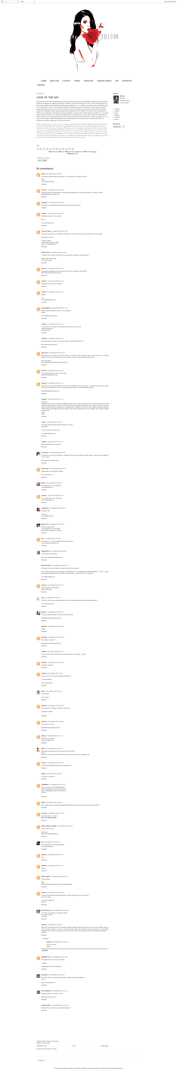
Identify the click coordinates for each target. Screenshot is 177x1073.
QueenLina (44, 637)
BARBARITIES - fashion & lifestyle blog (51, 966)
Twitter (116, 113)
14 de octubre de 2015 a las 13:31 (55, 383)
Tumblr (116, 119)
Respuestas (46, 938)
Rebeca (43, 483)
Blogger (120, 1068)
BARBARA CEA (46, 957)
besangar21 (44, 202)
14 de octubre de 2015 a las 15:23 (56, 524)
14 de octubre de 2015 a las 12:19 (59, 308)
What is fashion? (45, 876)
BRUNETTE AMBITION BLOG (49, 834)
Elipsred (43, 736)
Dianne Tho (44, 524)
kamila (43, 774)
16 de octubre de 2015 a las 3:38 (52, 842)
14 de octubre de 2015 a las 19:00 (55, 626)
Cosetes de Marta (45, 231)
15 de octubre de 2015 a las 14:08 (55, 721)
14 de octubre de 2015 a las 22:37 (55, 651)
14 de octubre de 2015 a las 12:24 (55, 338)
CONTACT (67, 81)
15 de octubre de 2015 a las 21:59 (54, 773)
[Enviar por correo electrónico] (38, 160)
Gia (42, 842)
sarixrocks (44, 338)
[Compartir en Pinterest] (46, 160)
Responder (44, 184)
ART (117, 81)
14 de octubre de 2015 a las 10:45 (59, 231)
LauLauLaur (44, 452)
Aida (123, 96)
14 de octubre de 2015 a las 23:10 (55, 662)
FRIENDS (41, 85)
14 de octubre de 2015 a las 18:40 (52, 597)
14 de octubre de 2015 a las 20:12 (56, 637)
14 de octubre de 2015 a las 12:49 (56, 352)
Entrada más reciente (42, 1046)
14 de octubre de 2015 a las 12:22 (55, 324)
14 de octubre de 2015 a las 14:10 (54, 422)
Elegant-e (43, 612)
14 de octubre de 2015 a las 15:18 (57, 508)
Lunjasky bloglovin (46, 330)
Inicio (74, 1046)
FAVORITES (127, 81)
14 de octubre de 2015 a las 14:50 (57, 468)
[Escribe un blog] (40, 160)
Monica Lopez (45, 468)
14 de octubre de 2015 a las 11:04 (55, 268)
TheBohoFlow (45, 784)
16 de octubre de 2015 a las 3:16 (65, 826)
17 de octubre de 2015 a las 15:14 (59, 876)
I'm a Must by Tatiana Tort (47, 900)
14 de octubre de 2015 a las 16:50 (58, 551)
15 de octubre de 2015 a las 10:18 (53, 691)
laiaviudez (44, 626)
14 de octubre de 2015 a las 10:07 (54, 174)
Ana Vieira (44, 813)
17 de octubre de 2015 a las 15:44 (55, 892)
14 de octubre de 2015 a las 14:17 (55, 441)
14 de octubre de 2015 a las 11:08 (55, 281)
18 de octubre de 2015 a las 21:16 (60, 991)
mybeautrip (44, 975)
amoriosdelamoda (46, 308)
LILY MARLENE (46, 991)
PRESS (77, 81)
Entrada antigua (104, 1046)
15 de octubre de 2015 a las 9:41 (55, 673)
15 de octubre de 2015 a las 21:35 (54, 748)
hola (42, 538)
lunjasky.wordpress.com (47, 328)
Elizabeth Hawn (45, 551)
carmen (43, 422)
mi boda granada (45, 1005)
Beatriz (43, 802)
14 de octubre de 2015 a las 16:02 (52, 538)
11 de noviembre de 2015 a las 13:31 (60, 1005)
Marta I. (43, 748)
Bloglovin (117, 115)
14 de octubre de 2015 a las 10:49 (58, 252)
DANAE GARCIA (46, 565)
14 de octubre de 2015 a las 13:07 (55, 370)
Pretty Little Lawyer (46, 910)
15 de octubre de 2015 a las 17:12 (54, 736)
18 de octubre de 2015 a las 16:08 (59, 957)
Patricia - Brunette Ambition (48, 826)
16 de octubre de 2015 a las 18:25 (55, 865)
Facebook (43, 902)
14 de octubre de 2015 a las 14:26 (57, 452)
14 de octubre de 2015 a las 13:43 (55, 399)
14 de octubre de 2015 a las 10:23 (56, 202)
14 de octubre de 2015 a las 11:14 (55, 292)
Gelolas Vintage (45, 252)
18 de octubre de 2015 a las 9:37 (55, 924)
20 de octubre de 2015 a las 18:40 (60, 942)
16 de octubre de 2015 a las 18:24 (55, 854)
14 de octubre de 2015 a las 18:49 (55, 612)
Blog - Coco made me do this (48, 817)
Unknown (44, 190)
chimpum (43, 854)
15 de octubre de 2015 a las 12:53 (55, 705)
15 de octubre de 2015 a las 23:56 (56, 813)
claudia (43, 174)
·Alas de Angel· (45, 697)
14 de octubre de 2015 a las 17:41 (55, 585)
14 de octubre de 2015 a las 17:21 (60, 565)
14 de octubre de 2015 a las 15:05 (54, 483)
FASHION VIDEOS (104, 81)
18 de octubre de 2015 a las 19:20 (56, 974)
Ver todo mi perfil (124, 103)
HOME (43, 81)
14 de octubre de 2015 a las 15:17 (55, 495)
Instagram (117, 109)
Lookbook (117, 117)
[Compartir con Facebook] (44, 160)
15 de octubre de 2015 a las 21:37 (55, 762)
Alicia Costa (44, 353)
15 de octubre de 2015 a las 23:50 (54, 802)
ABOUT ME (54, 81)
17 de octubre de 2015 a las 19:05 (61, 910)
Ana (42, 597)
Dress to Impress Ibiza (46, 683)
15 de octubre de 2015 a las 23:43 (57, 784)
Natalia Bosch (45, 508)
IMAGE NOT (88, 81)
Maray (43, 691)
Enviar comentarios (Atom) (50, 1049)
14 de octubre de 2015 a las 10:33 (55, 213)
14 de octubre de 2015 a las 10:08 (55, 190)
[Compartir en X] (42, 160)
